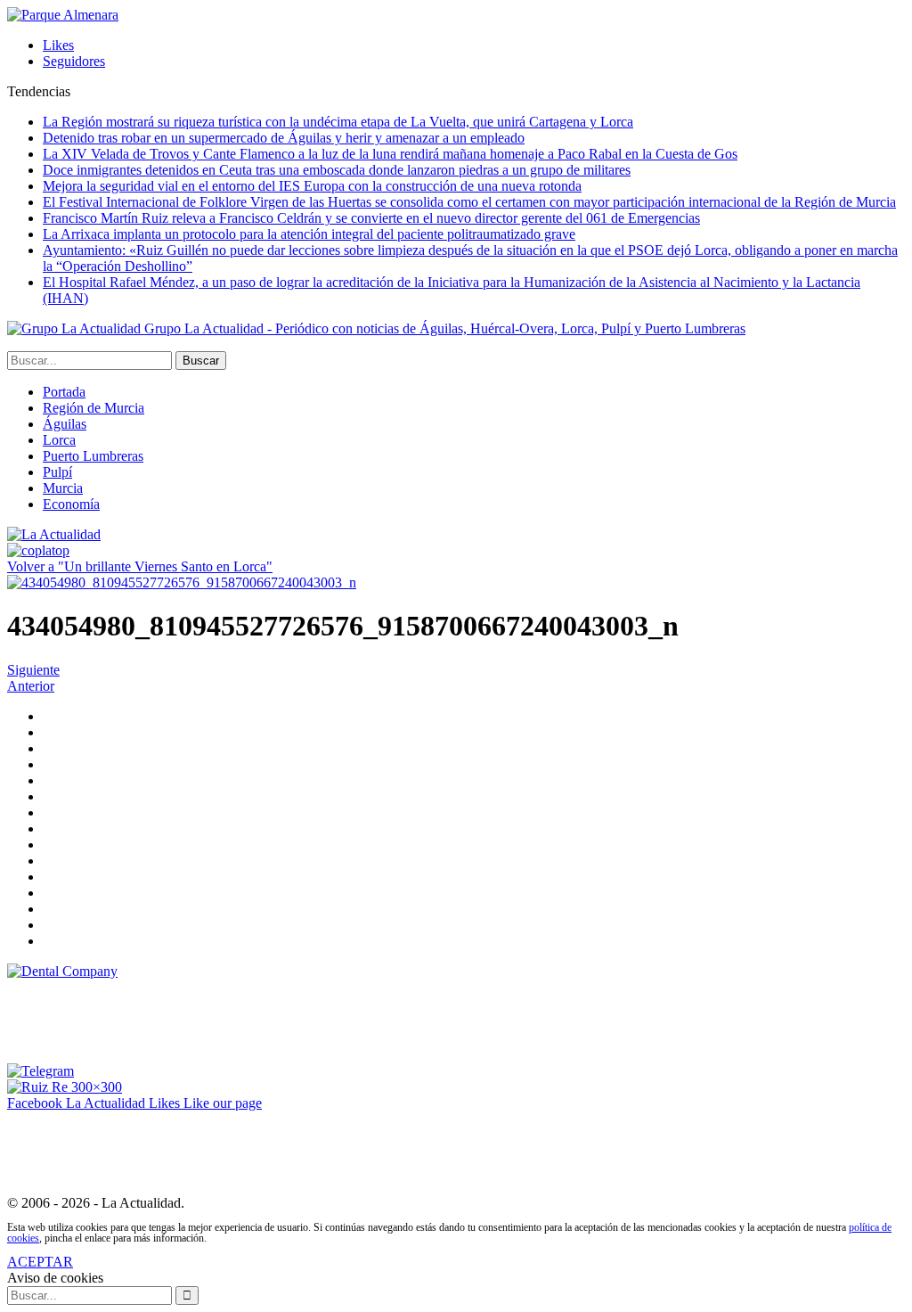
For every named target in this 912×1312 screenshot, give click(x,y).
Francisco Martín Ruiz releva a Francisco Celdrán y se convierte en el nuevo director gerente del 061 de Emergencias (371, 218)
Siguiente (33, 669)
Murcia (63, 488)
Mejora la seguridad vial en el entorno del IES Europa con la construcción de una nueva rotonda (312, 185)
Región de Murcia (93, 407)
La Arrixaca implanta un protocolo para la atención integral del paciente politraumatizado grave (309, 234)
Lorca (59, 439)
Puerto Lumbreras (93, 455)
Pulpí (57, 472)
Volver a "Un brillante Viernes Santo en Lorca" (140, 566)
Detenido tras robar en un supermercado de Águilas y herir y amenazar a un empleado (284, 137)
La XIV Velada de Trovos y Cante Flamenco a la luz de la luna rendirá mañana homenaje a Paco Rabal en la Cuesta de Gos (390, 153)
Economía (71, 504)
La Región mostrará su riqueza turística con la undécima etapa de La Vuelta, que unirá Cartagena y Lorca (338, 121)
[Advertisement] (331, 1020)
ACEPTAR (40, 1261)
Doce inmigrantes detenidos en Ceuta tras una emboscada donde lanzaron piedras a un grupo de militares (337, 169)
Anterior (30, 685)
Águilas (64, 423)
